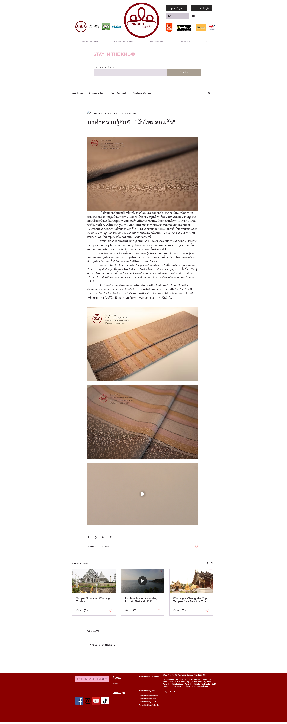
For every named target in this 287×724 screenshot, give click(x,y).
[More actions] (196, 113)
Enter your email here (104, 67)
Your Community (119, 93)
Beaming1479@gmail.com (198, 686)
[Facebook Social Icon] (79, 701)
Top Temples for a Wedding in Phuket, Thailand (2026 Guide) (142, 600)
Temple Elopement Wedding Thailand (93, 600)
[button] (209, 93)
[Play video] (142, 494)
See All (209, 563)
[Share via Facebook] (88, 537)
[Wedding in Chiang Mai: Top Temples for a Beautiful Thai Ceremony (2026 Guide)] (191, 581)
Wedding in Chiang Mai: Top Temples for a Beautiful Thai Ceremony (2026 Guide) (190, 600)
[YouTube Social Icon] (96, 701)
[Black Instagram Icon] (87, 701)
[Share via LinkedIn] (103, 537)
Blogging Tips (97, 93)
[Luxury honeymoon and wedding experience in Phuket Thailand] (142, 581)
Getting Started (142, 93)
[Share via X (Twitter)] (96, 537)
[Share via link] (110, 537)
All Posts (77, 93)
